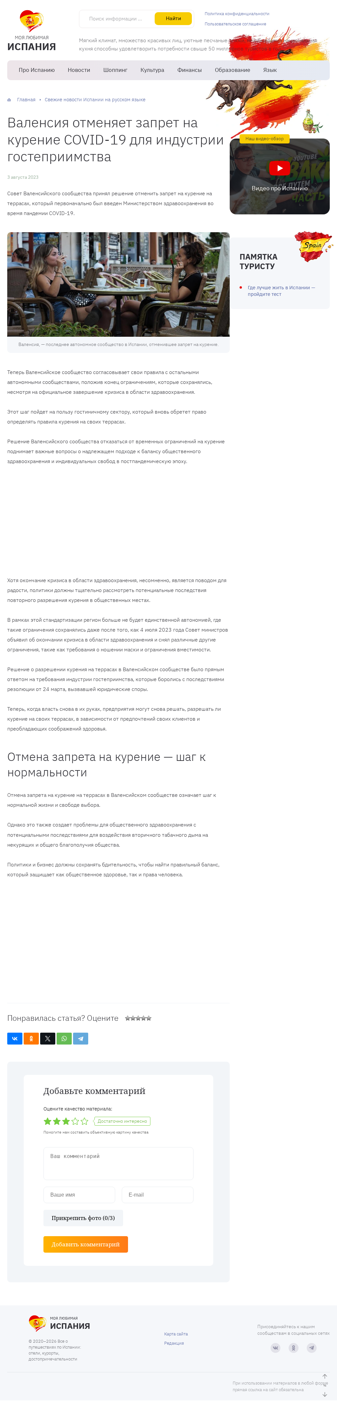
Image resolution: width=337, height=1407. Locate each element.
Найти (173, 18)
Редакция (174, 1343)
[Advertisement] (118, 522)
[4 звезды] (143, 1018)
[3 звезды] (138, 1018)
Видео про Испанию (280, 188)
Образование (232, 70)
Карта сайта (176, 1334)
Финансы (189, 70)
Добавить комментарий (86, 1244)
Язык (270, 70)
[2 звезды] (133, 1018)
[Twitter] (47, 1039)
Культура (152, 70)
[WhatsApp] (64, 1039)
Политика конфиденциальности (237, 13)
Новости (79, 70)
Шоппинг (115, 70)
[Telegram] (80, 1039)
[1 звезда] (127, 1018)
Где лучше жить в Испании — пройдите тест (281, 290)
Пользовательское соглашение (235, 24)
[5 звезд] (148, 1018)
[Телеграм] (312, 1348)
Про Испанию (37, 70)
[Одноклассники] (31, 1039)
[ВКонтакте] (14, 1039)
